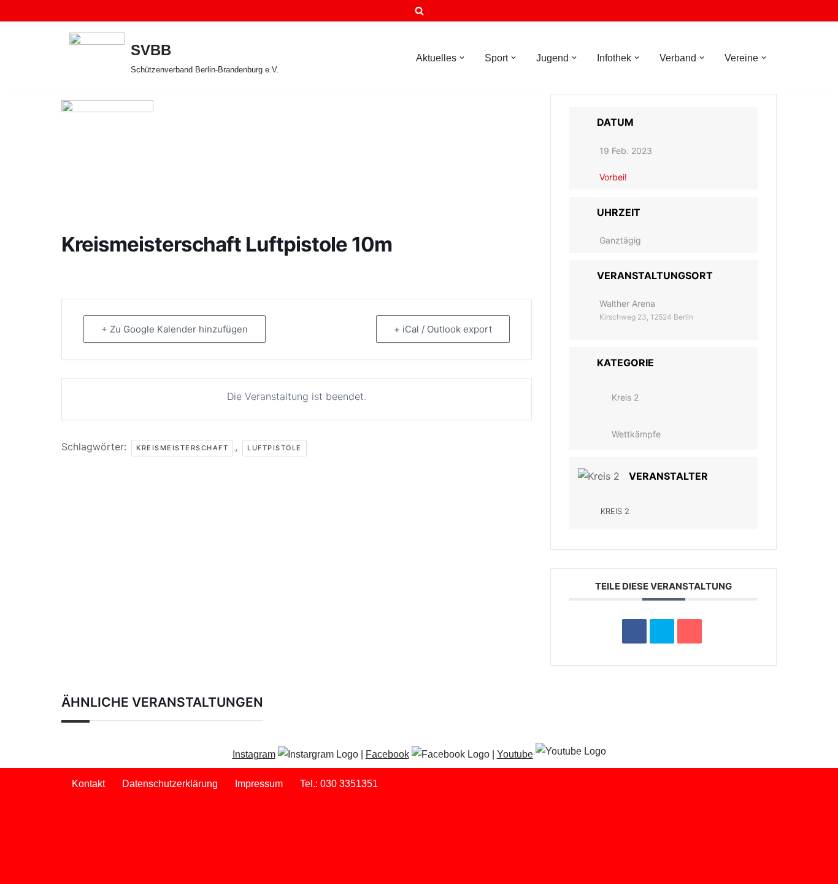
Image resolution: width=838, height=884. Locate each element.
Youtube (515, 754)
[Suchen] (419, 10)
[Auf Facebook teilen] (634, 631)
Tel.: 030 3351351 (339, 783)
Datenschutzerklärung (170, 783)
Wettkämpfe (636, 434)
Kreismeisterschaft (182, 448)
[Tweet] (662, 631)
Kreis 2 (625, 397)
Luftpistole (274, 448)
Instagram (254, 754)
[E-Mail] (689, 631)
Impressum (259, 783)
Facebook (387, 754)
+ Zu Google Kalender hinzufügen (174, 329)
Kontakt (88, 783)
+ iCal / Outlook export (443, 329)
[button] (461, 57)
